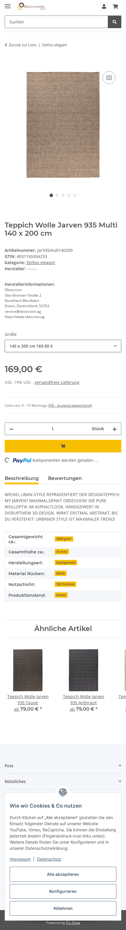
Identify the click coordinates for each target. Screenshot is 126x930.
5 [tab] (74, 195)
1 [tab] (51, 195)
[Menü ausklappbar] (8, 3)
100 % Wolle (65, 584)
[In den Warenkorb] (9, 63)
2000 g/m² (63, 539)
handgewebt (65, 562)
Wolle (60, 573)
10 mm (61, 552)
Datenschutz (49, 859)
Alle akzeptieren (63, 874)
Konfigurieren (63, 891)
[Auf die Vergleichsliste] (109, 77)
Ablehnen (63, 908)
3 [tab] (63, 195)
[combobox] (63, 346)
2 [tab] (57, 195)
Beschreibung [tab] (22, 478)
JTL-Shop (73, 922)
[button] (104, 6)
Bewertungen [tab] (65, 478)
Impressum (20, 859)
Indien (61, 595)
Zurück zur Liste (22, 44)
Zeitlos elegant (40, 262)
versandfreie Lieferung (57, 382)
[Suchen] (114, 22)
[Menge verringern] (11, 429)
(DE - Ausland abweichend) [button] (70, 405)
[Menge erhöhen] (114, 429)
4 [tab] (69, 195)
